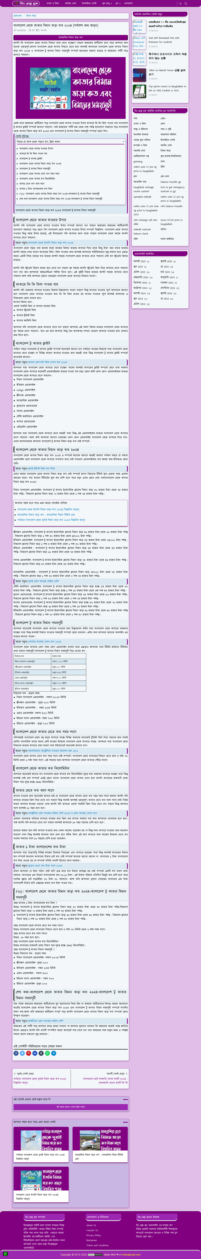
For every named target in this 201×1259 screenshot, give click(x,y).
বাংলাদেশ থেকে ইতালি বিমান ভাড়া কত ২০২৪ (50, 243)
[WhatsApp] (173, 4)
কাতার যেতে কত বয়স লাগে (31, 184)
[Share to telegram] (53, 1053)
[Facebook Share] (16, 1053)
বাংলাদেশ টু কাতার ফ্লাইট (30, 159)
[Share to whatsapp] (47, 1053)
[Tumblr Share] (41, 1053)
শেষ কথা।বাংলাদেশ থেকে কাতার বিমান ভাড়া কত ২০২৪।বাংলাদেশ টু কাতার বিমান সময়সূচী (60, 199)
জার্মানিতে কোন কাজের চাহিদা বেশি (45, 1021)
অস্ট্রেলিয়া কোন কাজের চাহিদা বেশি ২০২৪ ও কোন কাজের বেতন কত (62, 813)
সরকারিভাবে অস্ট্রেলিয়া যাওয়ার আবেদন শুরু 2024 (53, 751)
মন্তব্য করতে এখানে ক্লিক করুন (72, 1107)
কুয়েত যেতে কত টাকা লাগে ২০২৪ (45, 866)
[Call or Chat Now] (5, 1254)
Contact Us (92, 1230)
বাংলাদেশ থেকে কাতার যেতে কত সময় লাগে (39, 174)
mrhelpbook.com (131, 1254)
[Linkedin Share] (34, 1053)
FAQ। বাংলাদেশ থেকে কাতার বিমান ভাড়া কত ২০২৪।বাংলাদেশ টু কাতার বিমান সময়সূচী (59, 194)
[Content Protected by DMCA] (95, 1254)
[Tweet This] (22, 1053)
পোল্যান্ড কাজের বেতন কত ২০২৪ (44, 642)
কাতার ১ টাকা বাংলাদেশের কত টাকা (35, 189)
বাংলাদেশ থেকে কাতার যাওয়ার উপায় (36, 149)
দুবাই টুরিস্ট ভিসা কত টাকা (41, 469)
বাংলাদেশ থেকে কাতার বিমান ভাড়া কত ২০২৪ (40, 164)
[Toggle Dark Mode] (180, 3)
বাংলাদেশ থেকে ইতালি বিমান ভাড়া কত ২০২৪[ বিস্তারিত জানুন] (48, 510)
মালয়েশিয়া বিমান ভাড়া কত (71, 37)
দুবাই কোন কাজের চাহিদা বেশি (43, 581)
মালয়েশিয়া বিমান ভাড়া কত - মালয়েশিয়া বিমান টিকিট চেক (46, 515)
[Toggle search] (186, 3)
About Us (91, 1225)
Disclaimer (91, 1240)
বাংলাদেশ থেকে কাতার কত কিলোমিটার (37, 179)
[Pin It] (28, 1053)
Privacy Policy (93, 1235)
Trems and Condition (97, 1245)
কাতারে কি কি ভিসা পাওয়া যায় (33, 154)
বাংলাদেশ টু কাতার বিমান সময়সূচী (35, 169)
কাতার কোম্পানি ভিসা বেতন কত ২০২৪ (47, 362)
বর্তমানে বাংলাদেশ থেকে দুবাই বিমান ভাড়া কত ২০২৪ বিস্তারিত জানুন (51, 520)
